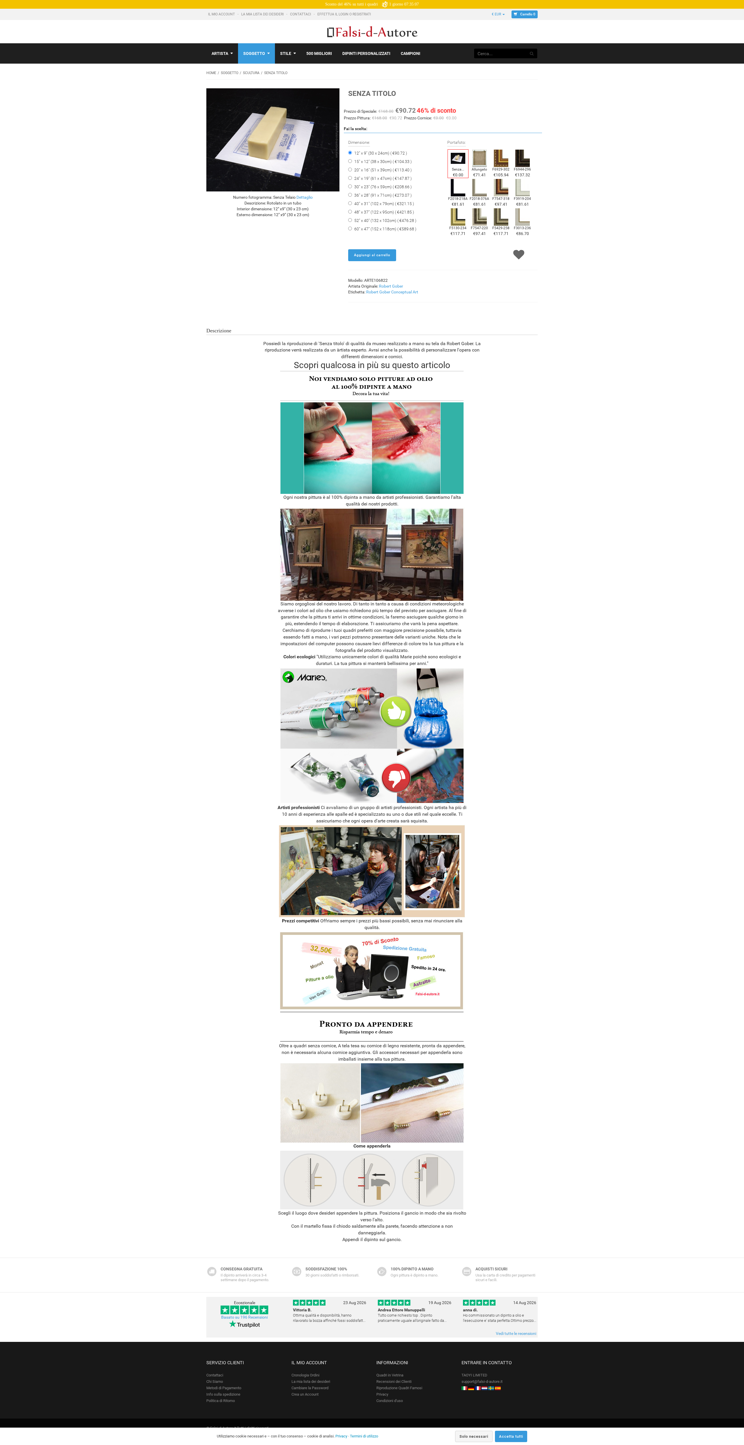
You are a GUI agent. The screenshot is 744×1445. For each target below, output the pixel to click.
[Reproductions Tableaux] (478, 1388)
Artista (220, 53)
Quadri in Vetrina (389, 1375)
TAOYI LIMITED (474, 1375)
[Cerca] (531, 53)
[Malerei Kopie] (471, 1388)
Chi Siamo (214, 1381)
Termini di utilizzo (364, 1436)
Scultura (251, 73)
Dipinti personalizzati (366, 53)
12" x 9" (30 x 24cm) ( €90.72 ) (380, 153)
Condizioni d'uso (389, 1401)
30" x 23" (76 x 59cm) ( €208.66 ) (383, 186)
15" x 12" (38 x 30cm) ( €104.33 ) (383, 161)
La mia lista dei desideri (263, 14)
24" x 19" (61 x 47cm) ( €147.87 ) (383, 178)
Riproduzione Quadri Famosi (399, 1388)
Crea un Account (305, 1394)
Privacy (382, 1394)
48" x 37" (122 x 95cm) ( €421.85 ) (384, 212)
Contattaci (301, 14)
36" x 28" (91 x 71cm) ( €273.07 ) (383, 195)
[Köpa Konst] (491, 1388)
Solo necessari (473, 1436)
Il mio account (222, 14)
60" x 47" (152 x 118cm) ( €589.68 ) (385, 229)
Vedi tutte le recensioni (516, 1333)
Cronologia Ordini (305, 1375)
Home (211, 73)
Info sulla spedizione (223, 1394)
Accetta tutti (511, 1436)
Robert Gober (391, 286)
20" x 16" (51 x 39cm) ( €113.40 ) (383, 170)
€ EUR (497, 14)
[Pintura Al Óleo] (498, 1388)
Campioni (410, 53)
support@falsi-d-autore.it (482, 1381)
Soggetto (254, 53)
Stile (285, 53)
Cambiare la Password (309, 1388)
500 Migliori (319, 53)
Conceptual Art (404, 292)
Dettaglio (304, 197)
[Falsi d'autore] (464, 1388)
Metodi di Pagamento (223, 1388)
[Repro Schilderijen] (484, 1388)
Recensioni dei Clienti (394, 1381)
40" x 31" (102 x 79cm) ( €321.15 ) (384, 203)
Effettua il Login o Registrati (344, 14)
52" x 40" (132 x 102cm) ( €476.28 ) (385, 220)
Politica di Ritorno (220, 1401)
